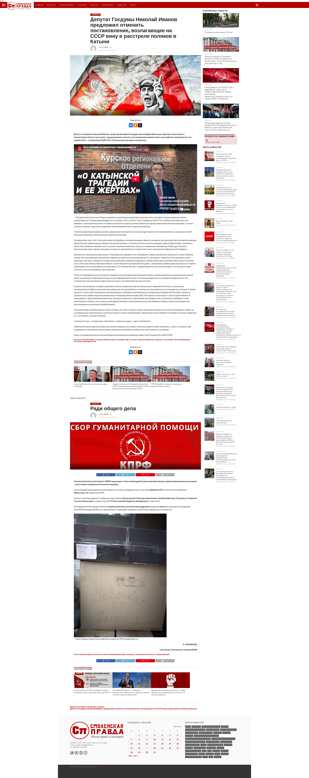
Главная (39, 5)
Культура (94, 5)
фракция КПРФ (89, 341)
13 (178, 739)
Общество (122, 5)
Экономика (108, 5)
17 (154, 744)
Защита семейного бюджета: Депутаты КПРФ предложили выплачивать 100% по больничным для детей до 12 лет (131, 386)
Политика (82, 5)
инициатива (123, 340)
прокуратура (226, 741)
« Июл (130, 756)
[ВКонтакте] (131, 125)
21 (131, 748)
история (228, 745)
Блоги (133, 5)
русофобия (168, 340)
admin (106, 47)
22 (139, 748)
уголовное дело (192, 745)
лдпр (217, 754)
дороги (189, 748)
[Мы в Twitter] (72, 753)
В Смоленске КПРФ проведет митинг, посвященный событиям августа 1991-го (92, 691)
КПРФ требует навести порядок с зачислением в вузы (167, 385)
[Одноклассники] (135, 125)
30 (147, 752)
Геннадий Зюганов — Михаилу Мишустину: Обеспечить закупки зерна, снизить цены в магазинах (131, 692)
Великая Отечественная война (198, 738)
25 (162, 748)
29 (139, 752)
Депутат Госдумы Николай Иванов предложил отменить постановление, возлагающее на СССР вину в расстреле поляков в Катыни (133, 708)
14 (131, 744)
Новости (51, 5)
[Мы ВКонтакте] (76, 753)
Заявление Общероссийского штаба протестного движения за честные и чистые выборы (168, 692)
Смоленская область (145, 654)
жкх (204, 751)
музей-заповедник (193, 757)
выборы (189, 735)
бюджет (209, 754)
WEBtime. (101, 766)
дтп (209, 751)
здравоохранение (193, 751)
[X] (140, 125)
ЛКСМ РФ (226, 732)
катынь (133, 340)
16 (147, 744)
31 (154, 752)
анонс (201, 754)
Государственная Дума (106, 340)
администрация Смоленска (223, 738)
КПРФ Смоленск (213, 741)
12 (170, 739)
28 (131, 752)
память (216, 751)
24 (154, 748)
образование (199, 748)
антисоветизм (87, 340)
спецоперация (162, 654)
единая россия (206, 732)
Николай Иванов (146, 340)
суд (210, 757)
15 (139, 744)
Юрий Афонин (191, 754)
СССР (205, 757)
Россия (220, 748)
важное (224, 726)
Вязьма (218, 757)
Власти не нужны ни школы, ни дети (87, 707)
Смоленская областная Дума (206, 735)
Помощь (130, 654)
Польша (158, 340)
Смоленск (196, 726)
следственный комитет (195, 741)
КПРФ (105, 654)
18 (162, 744)
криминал (211, 748)
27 (178, 748)
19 (170, 744)
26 (170, 748)
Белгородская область (91, 654)
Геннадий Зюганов (228, 729)
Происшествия (66, 5)
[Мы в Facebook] (85, 753)
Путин (203, 745)
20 (178, 744)
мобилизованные (117, 654)
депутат (224, 751)
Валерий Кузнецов (215, 745)
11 (162, 739)
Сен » (136, 756)
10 (154, 739)
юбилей (225, 754)
